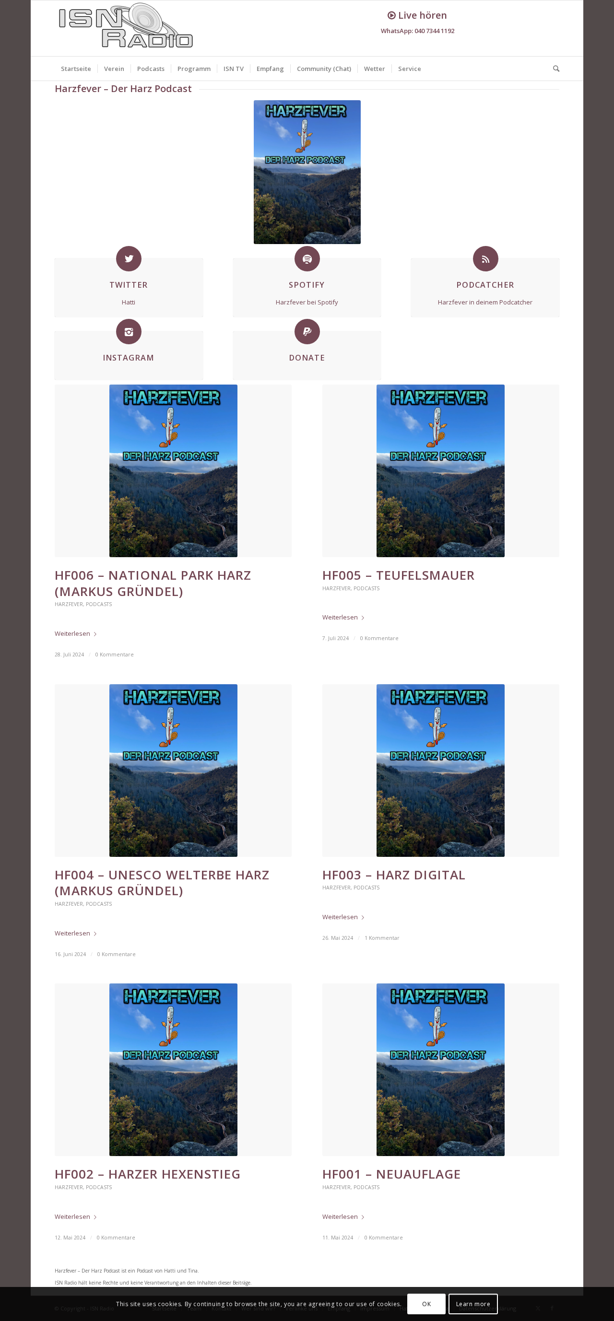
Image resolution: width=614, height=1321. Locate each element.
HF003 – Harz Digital (394, 874)
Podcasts (99, 604)
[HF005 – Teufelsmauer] (440, 471)
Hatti (128, 302)
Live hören (421, 15)
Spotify (307, 285)
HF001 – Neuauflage (391, 1173)
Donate (307, 357)
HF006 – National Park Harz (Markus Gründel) (153, 583)
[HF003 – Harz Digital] (440, 770)
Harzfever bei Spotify (307, 302)
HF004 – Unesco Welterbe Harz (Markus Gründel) (162, 883)
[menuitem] (76, 69)
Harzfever (69, 604)
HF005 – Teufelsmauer (398, 575)
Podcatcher (485, 285)
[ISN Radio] (127, 28)
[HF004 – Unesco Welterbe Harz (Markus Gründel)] (173, 770)
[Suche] (553, 69)
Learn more (473, 1304)
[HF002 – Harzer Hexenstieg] (173, 1069)
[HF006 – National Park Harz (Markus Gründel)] (173, 471)
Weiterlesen (72, 633)
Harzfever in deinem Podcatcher (485, 302)
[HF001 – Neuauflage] (440, 1069)
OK (426, 1304)
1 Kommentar (382, 938)
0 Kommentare (114, 654)
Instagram (128, 357)
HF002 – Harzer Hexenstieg (148, 1173)
